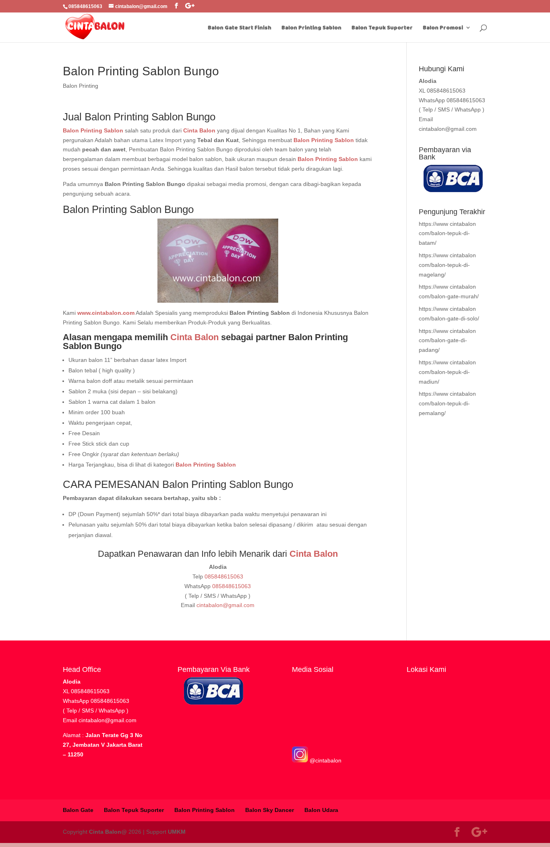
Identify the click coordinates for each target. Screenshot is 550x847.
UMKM (177, 831)
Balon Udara (321, 810)
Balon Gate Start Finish (239, 28)
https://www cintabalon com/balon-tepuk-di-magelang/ (447, 265)
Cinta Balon (194, 337)
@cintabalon (324, 760)
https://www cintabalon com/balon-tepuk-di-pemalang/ (447, 403)
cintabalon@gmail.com (225, 605)
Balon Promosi (443, 28)
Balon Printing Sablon (311, 28)
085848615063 (224, 576)
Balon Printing (80, 86)
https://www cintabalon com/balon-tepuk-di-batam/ (447, 233)
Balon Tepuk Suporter (382, 28)
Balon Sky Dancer (269, 810)
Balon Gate (78, 810)
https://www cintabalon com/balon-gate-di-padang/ (447, 340)
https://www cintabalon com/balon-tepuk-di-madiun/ (447, 372)
